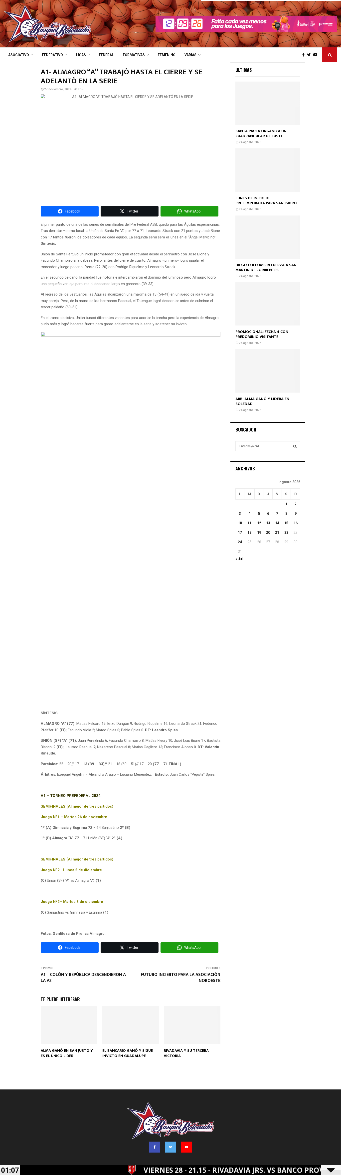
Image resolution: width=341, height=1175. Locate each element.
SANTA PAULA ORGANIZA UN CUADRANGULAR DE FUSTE (261, 133)
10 (240, 523)
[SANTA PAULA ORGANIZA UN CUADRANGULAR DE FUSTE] (267, 103)
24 (240, 542)
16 (296, 523)
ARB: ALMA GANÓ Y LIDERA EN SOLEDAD (262, 401)
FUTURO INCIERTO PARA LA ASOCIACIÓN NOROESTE (180, 977)
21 (277, 532)
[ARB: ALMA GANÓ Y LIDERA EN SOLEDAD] (267, 370)
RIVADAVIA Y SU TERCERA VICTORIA (186, 1053)
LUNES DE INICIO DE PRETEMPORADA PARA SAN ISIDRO (266, 201)
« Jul (239, 559)
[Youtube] (316, 55)
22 (286, 532)
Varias (190, 55)
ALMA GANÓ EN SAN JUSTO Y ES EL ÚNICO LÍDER (67, 1053)
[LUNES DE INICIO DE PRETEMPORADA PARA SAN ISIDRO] (267, 170)
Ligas (81, 55)
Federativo (52, 55)
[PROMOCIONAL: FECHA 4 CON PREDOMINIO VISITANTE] (267, 303)
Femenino (166, 55)
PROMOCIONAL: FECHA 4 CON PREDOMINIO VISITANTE (261, 334)
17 (240, 532)
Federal (106, 55)
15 (286, 523)
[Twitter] (310, 55)
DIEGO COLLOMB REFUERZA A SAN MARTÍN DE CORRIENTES (266, 267)
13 (268, 523)
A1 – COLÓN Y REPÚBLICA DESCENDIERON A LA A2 (83, 977)
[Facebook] (304, 55)
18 (249, 532)
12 (259, 523)
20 (268, 532)
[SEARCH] (295, 446)
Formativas (134, 55)
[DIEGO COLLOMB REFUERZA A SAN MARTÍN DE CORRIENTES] (267, 237)
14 (277, 523)
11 (249, 523)
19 (259, 532)
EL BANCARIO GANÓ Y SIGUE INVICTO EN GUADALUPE (127, 1053)
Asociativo (18, 55)
